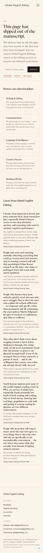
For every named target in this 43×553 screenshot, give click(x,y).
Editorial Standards (10, 508)
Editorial (17, 76)
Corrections (7, 512)
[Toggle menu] (38, 5)
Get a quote (27, 76)
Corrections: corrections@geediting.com (18, 529)
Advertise (7, 516)
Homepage (7, 76)
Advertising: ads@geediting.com (15, 532)
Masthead (7, 505)
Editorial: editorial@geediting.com (16, 525)
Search (33, 69)
